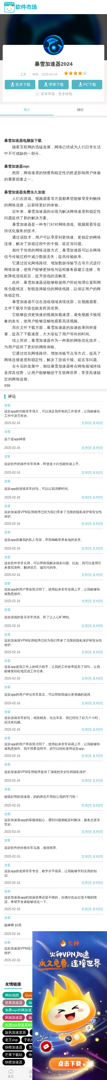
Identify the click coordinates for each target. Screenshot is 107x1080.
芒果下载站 (13, 1055)
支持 (84, 423)
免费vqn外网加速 (18, 1010)
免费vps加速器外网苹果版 (25, 1025)
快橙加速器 (13, 1047)
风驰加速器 (13, 1017)
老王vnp (11, 1040)
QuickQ (31, 995)
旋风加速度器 (15, 1032)
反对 (96, 423)
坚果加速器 (13, 1003)
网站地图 (12, 995)
